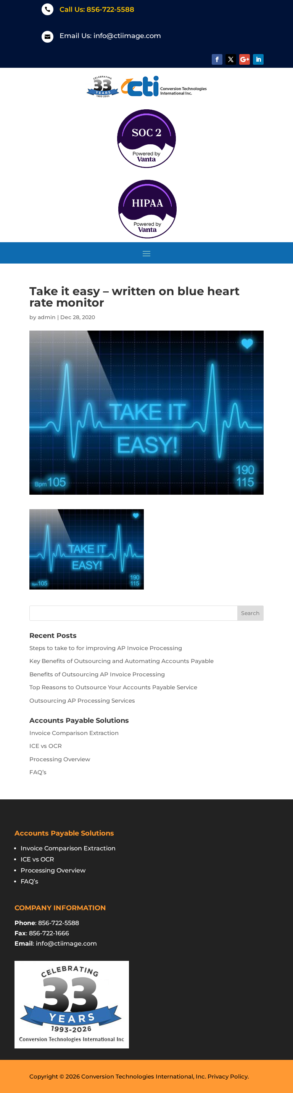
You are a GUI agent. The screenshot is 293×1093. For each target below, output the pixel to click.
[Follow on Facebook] (217, 59)
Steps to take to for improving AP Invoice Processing (105, 648)
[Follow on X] (230, 59)
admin (47, 317)
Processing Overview (59, 759)
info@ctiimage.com (127, 36)
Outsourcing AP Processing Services (82, 700)
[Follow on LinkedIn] (258, 59)
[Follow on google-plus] (244, 59)
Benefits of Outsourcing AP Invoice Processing (97, 674)
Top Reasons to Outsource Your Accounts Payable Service (113, 687)
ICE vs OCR (45, 745)
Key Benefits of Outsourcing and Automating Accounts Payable (121, 661)
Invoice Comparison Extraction (74, 733)
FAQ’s (38, 772)
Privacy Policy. (228, 1076)
